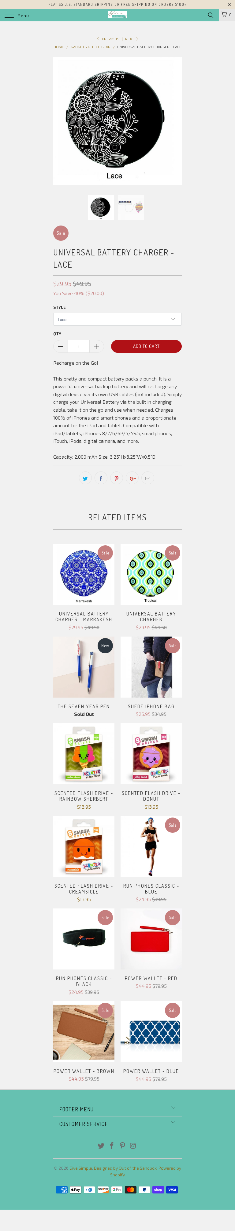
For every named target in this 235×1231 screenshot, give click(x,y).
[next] (175, 121)
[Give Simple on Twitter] (101, 1146)
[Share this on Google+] (132, 477)
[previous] (60, 121)
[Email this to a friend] (147, 477)
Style (59, 307)
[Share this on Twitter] (85, 477)
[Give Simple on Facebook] (112, 1146)
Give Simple (80, 1168)
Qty (57, 333)
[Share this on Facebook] (101, 477)
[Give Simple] (117, 15)
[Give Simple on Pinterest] (122, 1146)
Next (130, 39)
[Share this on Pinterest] (116, 477)
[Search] (210, 15)
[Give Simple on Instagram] (133, 1146)
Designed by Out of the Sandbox (125, 1168)
